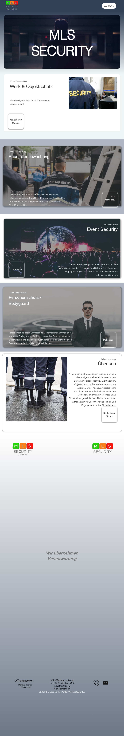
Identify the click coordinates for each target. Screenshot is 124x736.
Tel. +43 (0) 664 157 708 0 (62, 683)
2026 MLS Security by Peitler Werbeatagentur (62, 691)
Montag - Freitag (25, 685)
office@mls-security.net (62, 680)
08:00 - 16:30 (25, 687)
